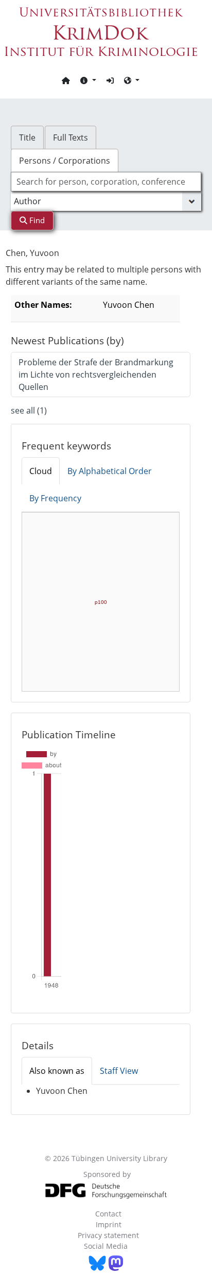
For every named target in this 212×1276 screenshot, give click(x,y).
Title (27, 137)
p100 (101, 602)
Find (36, 220)
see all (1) (29, 410)
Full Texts (70, 137)
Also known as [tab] (56, 1070)
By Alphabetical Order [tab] (109, 471)
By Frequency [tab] (55, 498)
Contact (108, 1214)
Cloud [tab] (40, 471)
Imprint (108, 1224)
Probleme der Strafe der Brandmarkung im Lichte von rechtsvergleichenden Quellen (96, 374)
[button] (88, 80)
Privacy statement (108, 1235)
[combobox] (106, 181)
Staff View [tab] (119, 1070)
